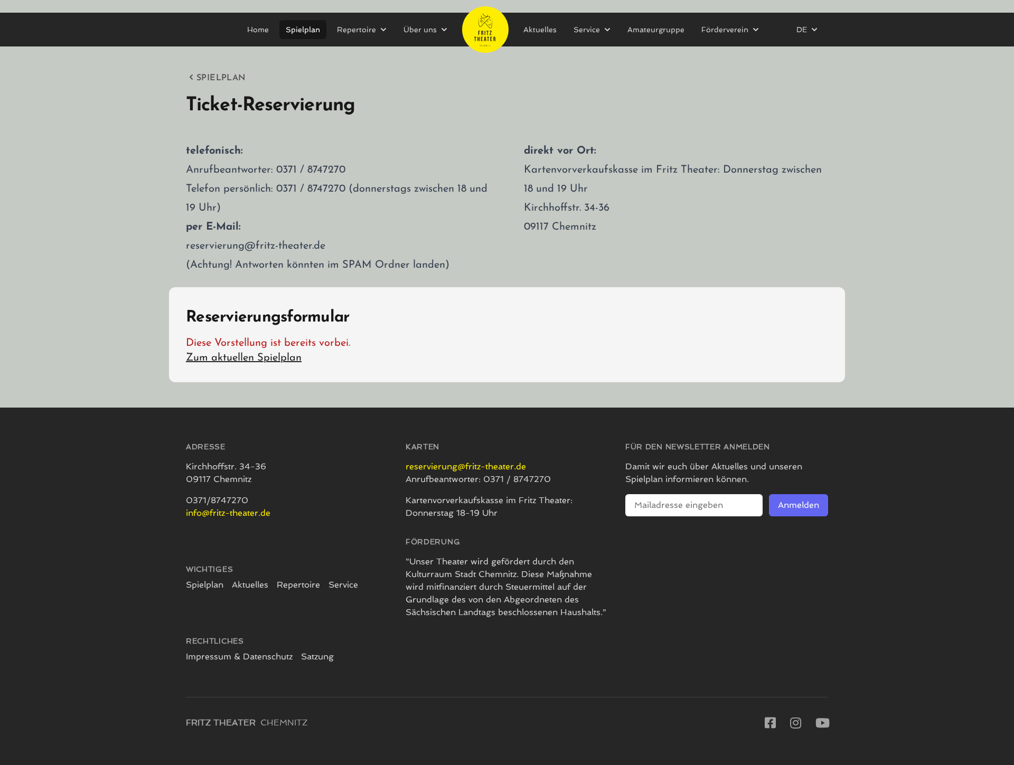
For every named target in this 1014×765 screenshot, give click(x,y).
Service (343, 585)
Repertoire (298, 585)
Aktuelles (540, 29)
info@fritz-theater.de (228, 513)
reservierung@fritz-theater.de (466, 466)
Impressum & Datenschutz (239, 656)
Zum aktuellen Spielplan (244, 358)
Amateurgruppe (655, 29)
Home (258, 29)
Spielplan (303, 29)
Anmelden (798, 505)
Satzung (317, 656)
